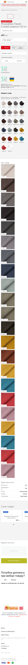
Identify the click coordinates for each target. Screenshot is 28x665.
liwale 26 (4, 476)
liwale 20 (4, 391)
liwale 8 (4, 233)
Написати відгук (14, 561)
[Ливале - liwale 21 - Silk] (5, 137)
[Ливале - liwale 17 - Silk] (11, 128)
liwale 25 (4, 462)
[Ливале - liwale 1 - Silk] (5, 101)
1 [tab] (13, 524)
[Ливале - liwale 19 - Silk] (17, 128)
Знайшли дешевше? (20, 47)
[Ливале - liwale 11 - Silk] (17, 110)
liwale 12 (4, 276)
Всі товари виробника (5, 72)
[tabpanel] (11, 516)
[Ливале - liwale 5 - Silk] (11, 101)
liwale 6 (4, 205)
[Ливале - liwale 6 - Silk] (17, 101)
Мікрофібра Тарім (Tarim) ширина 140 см (11, 517)
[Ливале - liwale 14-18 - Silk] (17, 119)
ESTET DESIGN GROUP (12, 659)
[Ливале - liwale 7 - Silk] (23, 101)
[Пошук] (24, 2)
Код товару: (5, 21)
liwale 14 (4, 305)
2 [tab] (14, 524)
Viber (5, 579)
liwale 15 (4, 333)
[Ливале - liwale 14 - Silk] (11, 119)
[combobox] (14, 39)
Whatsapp (13, 579)
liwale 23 (4, 434)
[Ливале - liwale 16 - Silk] (5, 128)
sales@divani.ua (5, 646)
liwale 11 (4, 262)
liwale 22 (4, 419)
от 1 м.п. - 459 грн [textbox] (6, 40)
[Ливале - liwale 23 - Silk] (17, 137)
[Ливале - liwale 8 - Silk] (5, 110)
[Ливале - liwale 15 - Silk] (23, 119)
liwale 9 (4, 248)
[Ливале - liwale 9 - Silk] (11, 110)
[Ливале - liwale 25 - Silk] (5, 146)
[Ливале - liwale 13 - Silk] (5, 119)
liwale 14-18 (4, 319)
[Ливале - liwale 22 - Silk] (11, 137)
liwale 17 (4, 362)
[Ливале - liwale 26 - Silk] (11, 146)
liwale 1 (4, 176)
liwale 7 (4, 219)
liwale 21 (4, 405)
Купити (6, 47)
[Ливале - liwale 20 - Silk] (23, 128)
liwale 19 (4, 376)
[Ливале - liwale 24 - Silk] (23, 137)
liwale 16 (4, 348)
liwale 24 (4, 448)
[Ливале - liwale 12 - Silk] (23, 110)
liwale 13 (4, 291)
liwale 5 (4, 190)
